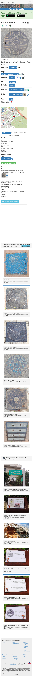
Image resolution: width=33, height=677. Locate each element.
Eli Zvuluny (6, 159)
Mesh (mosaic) (26, 246)
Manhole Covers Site (16, 9)
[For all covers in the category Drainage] (10, 25)
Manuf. (25, 647)
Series (25, 653)
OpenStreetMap (17, 127)
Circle (13, 82)
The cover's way (5, 654)
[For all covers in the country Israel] (6, 25)
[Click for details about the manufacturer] (28, 94)
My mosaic (26, 646)
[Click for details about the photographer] (12, 158)
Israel (13, 77)
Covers (24, 642)
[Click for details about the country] (20, 77)
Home (3, 2)
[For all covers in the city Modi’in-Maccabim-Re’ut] (2, 25)
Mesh (25, 644)
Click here (7, 133)
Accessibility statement (15, 659)
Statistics (25, 654)
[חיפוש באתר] (9, 2)
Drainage (14, 67)
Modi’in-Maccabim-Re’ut (10, 74)
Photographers (27, 651)
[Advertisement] (16, 222)
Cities (25, 650)
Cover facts (26, 643)
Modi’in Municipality (17, 90)
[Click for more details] (16, 263)
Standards (4, 658)
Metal (13, 85)
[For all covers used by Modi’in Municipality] (27, 89)
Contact (24, 656)
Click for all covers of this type (11, 201)
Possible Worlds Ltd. (14, 664)
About (14, 642)
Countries (26, 649)
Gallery (3, 656)
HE (13, 2)
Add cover (15, 656)
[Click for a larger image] (16, 43)
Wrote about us (16, 643)
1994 (11, 99)
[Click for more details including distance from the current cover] (7, 175)
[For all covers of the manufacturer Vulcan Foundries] (24, 94)
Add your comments (9, 163)
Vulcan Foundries (16, 94)
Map (13, 654)
